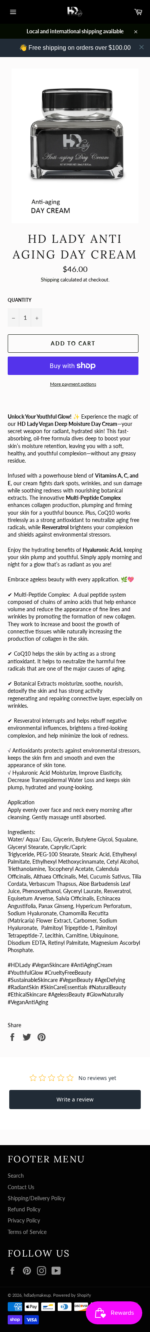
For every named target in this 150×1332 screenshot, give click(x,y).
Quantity (20, 300)
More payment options (73, 384)
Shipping (50, 280)
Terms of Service (27, 1232)
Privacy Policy (24, 1220)
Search (16, 1175)
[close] (141, 47)
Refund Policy (24, 1209)
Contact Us (21, 1187)
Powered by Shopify (72, 1295)
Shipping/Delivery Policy (36, 1198)
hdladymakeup (37, 1295)
